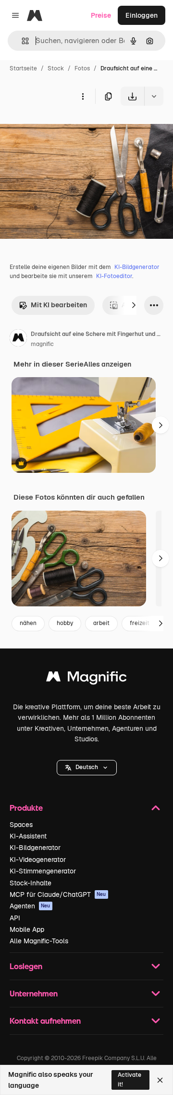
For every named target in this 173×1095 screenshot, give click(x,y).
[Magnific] (86, 678)
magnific (42, 344)
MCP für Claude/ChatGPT (58, 894)
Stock (56, 68)
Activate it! (129, 1079)
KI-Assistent (28, 836)
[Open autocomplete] (21, 41)
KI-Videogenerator (38, 859)
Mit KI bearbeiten (59, 305)
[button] (87, 767)
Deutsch (86, 767)
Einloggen (141, 15)
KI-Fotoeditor (114, 276)
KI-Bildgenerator (137, 267)
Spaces (21, 824)
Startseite (23, 68)
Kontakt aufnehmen (45, 1021)
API (15, 918)
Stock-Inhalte (30, 883)
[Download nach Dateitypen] (153, 96)
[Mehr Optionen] (82, 96)
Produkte (26, 808)
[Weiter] (133, 305)
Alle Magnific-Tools (39, 941)
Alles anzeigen (107, 364)
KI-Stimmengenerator (43, 871)
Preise (101, 15)
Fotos (82, 68)
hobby (65, 623)
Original (61, 128)
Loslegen (26, 966)
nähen (28, 623)
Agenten (30, 906)
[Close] (160, 1080)
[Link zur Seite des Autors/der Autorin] (18, 339)
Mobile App (27, 929)
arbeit (101, 623)
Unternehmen (34, 993)
